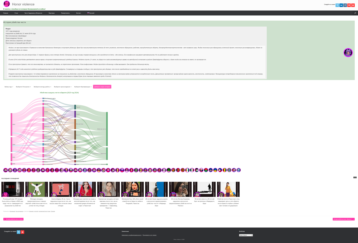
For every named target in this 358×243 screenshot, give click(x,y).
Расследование (19, 211)
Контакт (78, 13)
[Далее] (356, 177)
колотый (36, 211)
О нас (16, 13)
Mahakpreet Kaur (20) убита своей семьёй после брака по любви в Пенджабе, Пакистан (132, 201)
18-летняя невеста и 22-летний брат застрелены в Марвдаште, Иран (204, 201)
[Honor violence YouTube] (353, 5)
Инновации (12, 211)
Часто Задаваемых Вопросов (33, 13)
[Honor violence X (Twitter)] (337, 5)
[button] (355, 13)
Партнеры (52, 13)
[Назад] (354, 177)
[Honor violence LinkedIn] (341, 5)
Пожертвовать (65, 13)
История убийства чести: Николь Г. (344, 219)
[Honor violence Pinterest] (349, 5)
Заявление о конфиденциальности (132, 235)
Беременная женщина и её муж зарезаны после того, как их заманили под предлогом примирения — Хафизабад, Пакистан (108, 203)
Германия (31, 211)
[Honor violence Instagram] (345, 5)
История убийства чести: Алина (13, 219)
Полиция (53, 211)
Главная (5, 13)
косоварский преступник (44, 211)
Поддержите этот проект (150, 235)
